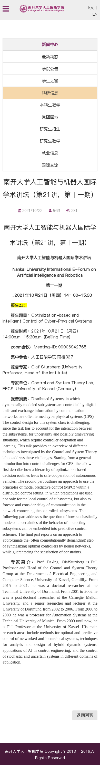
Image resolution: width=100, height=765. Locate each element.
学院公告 (50, 68)
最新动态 (50, 56)
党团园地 (50, 117)
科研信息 (50, 93)
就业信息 (50, 153)
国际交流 (50, 165)
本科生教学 (50, 105)
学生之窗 (50, 81)
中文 (90, 7)
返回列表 (85, 715)
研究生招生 (50, 129)
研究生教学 (50, 141)
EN (95, 14)
